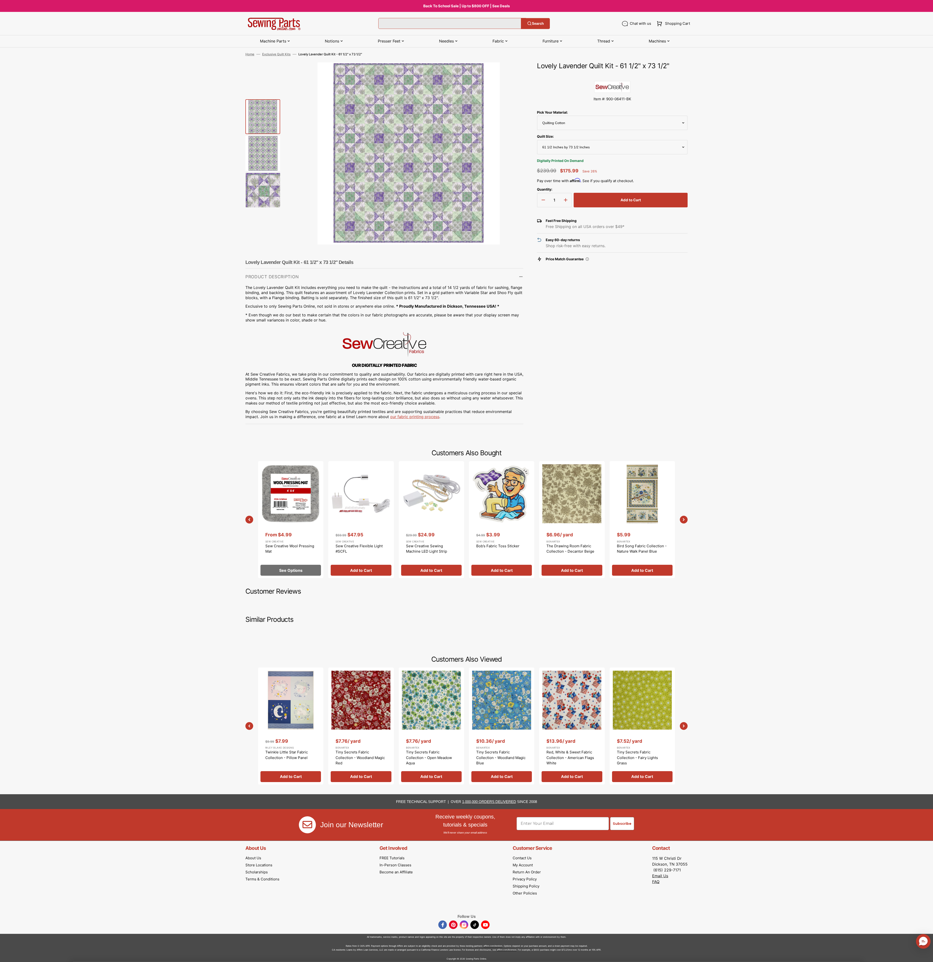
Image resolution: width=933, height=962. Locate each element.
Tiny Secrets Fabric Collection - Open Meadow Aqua (429, 757)
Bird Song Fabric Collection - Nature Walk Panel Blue (642, 549)
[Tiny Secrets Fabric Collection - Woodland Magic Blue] (501, 726)
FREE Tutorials (392, 858)
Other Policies (525, 893)
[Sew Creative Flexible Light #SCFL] (361, 519)
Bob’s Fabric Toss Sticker (497, 546)
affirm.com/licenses (507, 949)
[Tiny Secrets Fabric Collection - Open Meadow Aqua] (431, 726)
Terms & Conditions (262, 879)
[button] (672, 23)
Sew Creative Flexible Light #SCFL (359, 549)
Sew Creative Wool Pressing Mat (289, 549)
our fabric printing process (414, 416)
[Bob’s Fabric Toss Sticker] (501, 519)
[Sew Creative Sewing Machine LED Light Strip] (431, 519)
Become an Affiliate (396, 872)
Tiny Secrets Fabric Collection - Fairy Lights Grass (637, 757)
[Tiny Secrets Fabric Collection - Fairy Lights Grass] (642, 726)
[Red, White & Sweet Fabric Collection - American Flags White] (572, 726)
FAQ (655, 881)
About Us (253, 858)
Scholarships (256, 872)
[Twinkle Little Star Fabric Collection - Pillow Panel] (290, 726)
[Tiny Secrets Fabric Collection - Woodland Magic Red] (361, 726)
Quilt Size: (545, 136)
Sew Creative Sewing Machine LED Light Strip (426, 549)
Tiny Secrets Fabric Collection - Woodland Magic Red (360, 757)
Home (249, 54)
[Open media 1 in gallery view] (512, 73)
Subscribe (622, 823)
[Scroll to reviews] (612, 76)
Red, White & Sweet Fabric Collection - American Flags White (570, 757)
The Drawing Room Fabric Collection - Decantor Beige (570, 549)
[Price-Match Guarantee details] (587, 259)
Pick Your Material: (552, 112)
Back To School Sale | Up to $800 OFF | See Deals (466, 6)
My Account (523, 865)
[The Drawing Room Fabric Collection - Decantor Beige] (572, 519)
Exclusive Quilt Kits (276, 54)
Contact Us (522, 858)
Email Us (660, 875)
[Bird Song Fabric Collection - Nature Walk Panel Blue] (642, 519)
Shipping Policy (526, 886)
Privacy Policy (525, 879)
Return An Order (527, 872)
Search (538, 23)
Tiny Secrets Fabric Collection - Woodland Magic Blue (501, 757)
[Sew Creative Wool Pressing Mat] (290, 519)
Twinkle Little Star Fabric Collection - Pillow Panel (286, 755)
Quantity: (544, 189)
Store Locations (258, 865)
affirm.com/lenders (493, 946)
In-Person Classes (395, 865)
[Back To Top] (926, 955)
